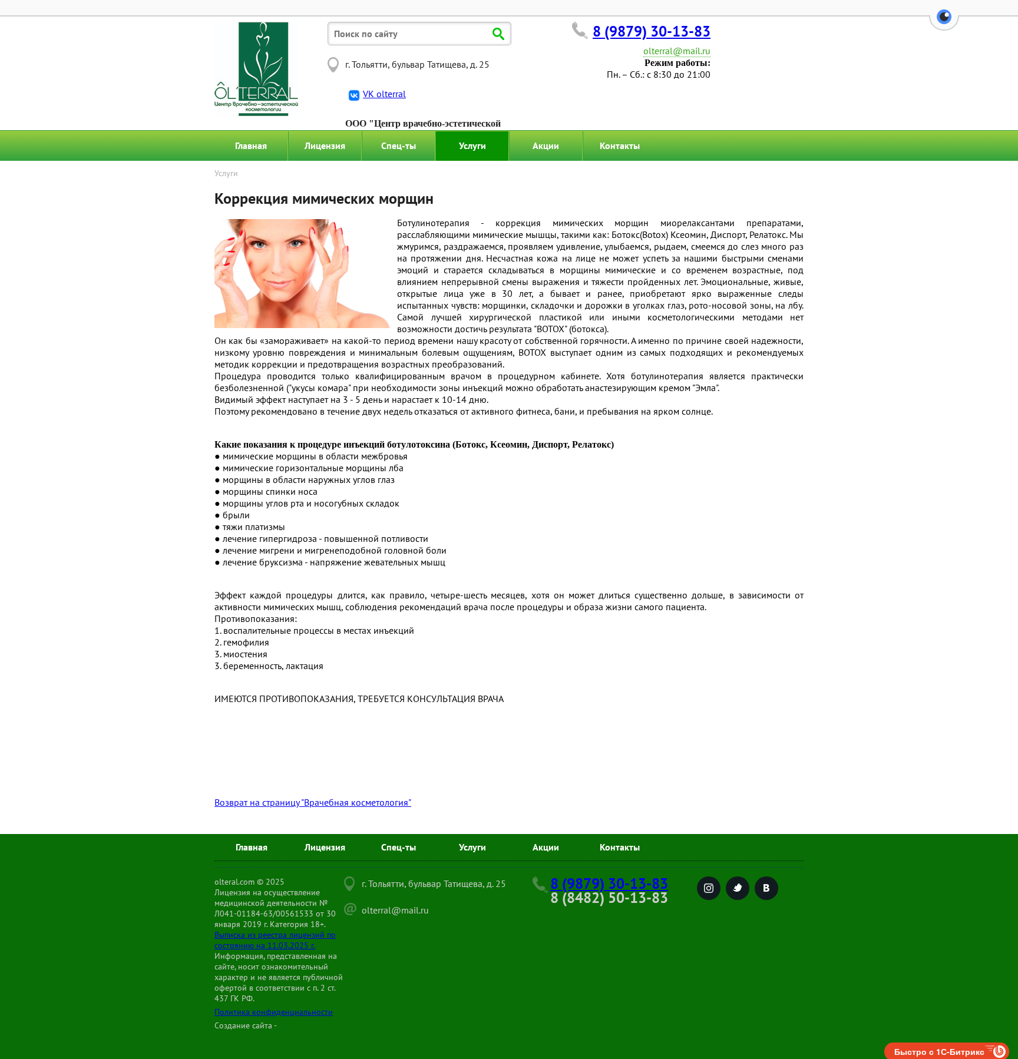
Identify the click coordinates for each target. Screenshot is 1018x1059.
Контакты (620, 145)
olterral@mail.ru (676, 51)
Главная (251, 145)
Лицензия (325, 145)
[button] (944, 23)
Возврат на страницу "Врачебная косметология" (312, 802)
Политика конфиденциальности (273, 1012)
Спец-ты (398, 145)
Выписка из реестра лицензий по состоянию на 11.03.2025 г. (275, 940)
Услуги (472, 145)
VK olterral (384, 94)
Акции (546, 145)
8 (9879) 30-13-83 (651, 31)
